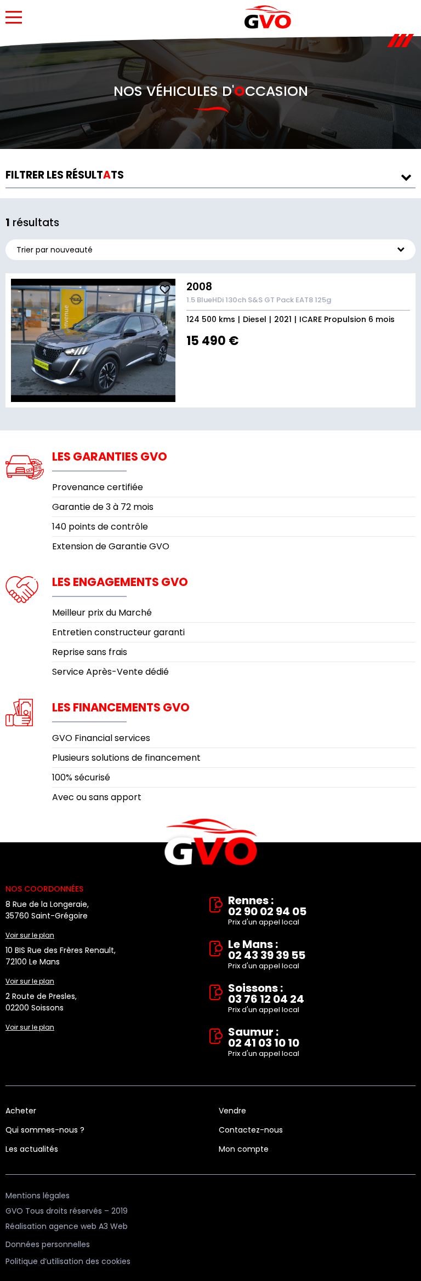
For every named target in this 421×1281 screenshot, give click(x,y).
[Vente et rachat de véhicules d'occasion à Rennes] (267, 16)
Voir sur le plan (29, 935)
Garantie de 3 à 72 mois (102, 507)
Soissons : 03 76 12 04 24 (266, 999)
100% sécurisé (81, 777)
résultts (64, 175)
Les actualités (31, 1149)
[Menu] (13, 17)
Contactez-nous (251, 1129)
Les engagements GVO (120, 582)
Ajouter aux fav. (165, 289)
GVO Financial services (101, 738)
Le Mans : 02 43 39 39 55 (266, 955)
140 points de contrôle (100, 526)
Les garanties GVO (109, 456)
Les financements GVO (121, 707)
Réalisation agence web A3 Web (66, 1226)
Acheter (20, 1110)
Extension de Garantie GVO (110, 546)
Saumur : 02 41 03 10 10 (263, 1042)
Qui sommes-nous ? (44, 1129)
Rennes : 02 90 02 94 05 (267, 911)
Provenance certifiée (97, 487)
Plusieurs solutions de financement (126, 757)
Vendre (232, 1110)
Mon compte (244, 1149)
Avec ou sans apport (96, 797)
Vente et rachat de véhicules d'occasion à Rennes (211, 842)
